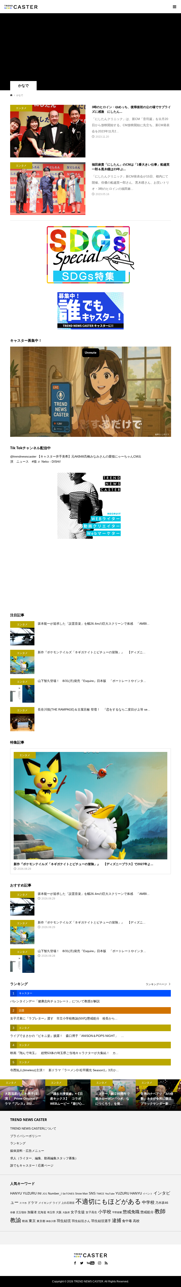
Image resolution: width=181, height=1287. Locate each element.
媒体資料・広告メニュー (27, 1150)
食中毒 (127, 1221)
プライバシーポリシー (25, 1136)
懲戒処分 (147, 1212)
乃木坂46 (161, 1202)
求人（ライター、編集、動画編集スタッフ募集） (44, 1158)
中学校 (148, 1202)
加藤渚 (32, 1212)
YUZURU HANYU (128, 1193)
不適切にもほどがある (108, 1201)
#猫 (34, 461)
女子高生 (91, 1212)
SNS (92, 1193)
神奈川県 (51, 1221)
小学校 (104, 1211)
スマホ (23, 1203)
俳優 (12, 1212)
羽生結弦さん (81, 1221)
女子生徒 (78, 1212)
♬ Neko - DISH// (49, 461)
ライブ (56, 1202)
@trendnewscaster (23, 456)
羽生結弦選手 (101, 1221)
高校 (136, 1221)
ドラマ (33, 1202)
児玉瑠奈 (21, 1212)
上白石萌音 (68, 1202)
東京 (32, 1221)
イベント (148, 1193)
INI (39, 1193)
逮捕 (116, 1220)
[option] (33, 1095)
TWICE (100, 1193)
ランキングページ (156, 984)
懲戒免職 (131, 1211)
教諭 (15, 1220)
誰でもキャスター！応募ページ (31, 1165)
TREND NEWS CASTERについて (33, 1128)
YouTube (110, 1193)
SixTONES (68, 1193)
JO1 (44, 1193)
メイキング (45, 1202)
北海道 (42, 1212)
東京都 (41, 1221)
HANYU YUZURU (23, 1193)
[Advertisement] (90, 48)
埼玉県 (51, 1212)
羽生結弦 (64, 1221)
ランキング (18, 1143)
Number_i (55, 1193)
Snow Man (81, 1193)
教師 (160, 1211)
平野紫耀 (117, 1212)
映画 (25, 1221)
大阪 (59, 1212)
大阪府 (66, 1212)
